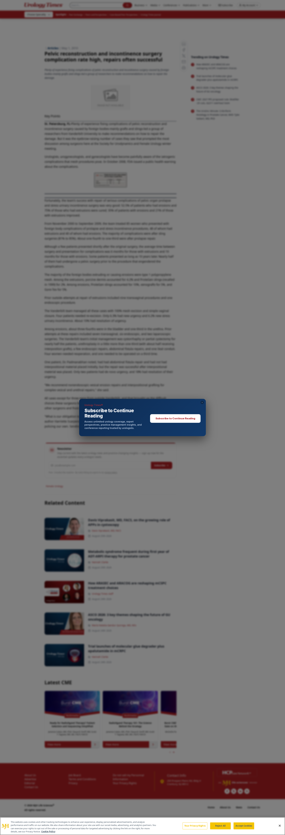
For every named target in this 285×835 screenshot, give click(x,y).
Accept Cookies (244, 825)
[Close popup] (202, 402)
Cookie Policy (48, 831)
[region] (142, 826)
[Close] (279, 825)
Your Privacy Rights (194, 825)
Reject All (220, 825)
